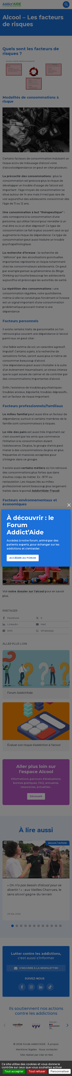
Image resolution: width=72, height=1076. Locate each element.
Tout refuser (37, 1071)
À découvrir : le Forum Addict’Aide (30, 525)
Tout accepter (13, 1071)
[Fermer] (69, 505)
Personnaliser (59, 1071)
